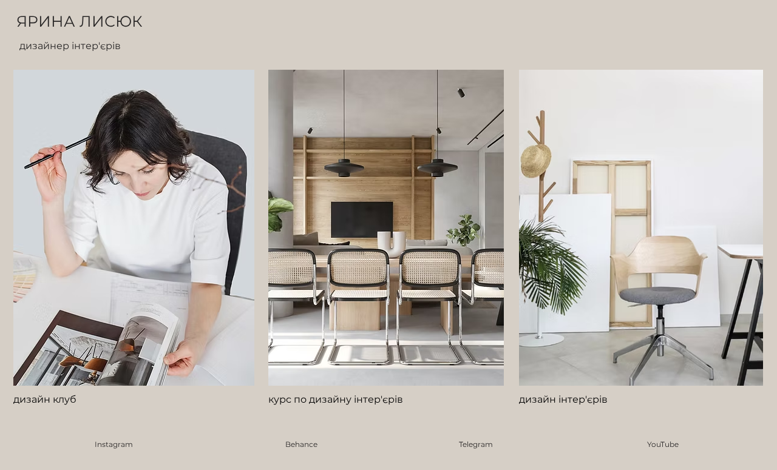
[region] (134, 243)
